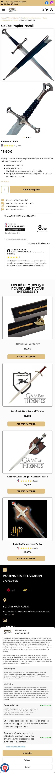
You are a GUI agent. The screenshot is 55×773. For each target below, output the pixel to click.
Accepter (27, 753)
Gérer (27, 767)
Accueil (4, 18)
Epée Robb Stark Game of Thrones (27, 411)
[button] (3, 9)
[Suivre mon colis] (5, 600)
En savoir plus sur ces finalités (15, 746)
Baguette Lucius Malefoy (27, 344)
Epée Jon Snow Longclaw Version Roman (27, 477)
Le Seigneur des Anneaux (31, 18)
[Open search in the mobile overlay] (43, 10)
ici (13, 614)
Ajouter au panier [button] (26, 357)
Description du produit (21, 216)
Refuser (27, 760)
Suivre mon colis (16, 606)
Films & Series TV (14, 18)
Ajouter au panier (32, 189)
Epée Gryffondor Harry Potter (27, 544)
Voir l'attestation (15, 230)
